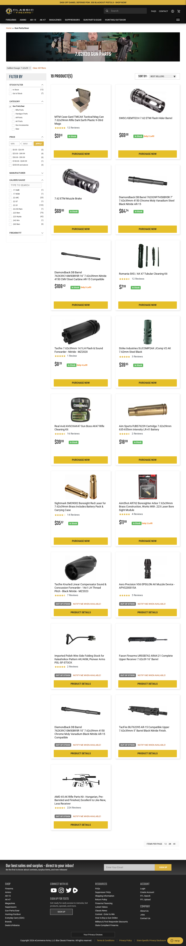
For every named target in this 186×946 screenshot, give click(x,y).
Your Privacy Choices (93, 934)
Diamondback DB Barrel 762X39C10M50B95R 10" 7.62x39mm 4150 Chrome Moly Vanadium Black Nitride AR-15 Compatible (79, 732)
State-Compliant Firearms (106, 925)
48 (174, 844)
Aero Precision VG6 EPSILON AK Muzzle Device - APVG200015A (147, 586)
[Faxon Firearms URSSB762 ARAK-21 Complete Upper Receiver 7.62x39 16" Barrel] (147, 639)
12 (165, 844)
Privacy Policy (125, 940)
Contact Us (145, 918)
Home (8, 28)
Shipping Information (104, 896)
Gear (17, 129)
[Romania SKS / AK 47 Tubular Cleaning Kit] (147, 256)
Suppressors (10, 907)
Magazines (10, 903)
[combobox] (125, 11)
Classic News (101, 910)
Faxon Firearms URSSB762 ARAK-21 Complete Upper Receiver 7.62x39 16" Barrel (146, 657)
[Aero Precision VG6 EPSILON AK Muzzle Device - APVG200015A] (147, 568)
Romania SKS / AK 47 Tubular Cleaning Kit (143, 273)
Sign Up (163, 867)
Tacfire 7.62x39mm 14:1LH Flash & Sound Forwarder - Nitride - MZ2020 (78, 350)
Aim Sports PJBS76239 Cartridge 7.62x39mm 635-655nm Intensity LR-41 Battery (145, 428)
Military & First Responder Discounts (111, 922)
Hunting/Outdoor (13, 914)
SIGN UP (61, 912)
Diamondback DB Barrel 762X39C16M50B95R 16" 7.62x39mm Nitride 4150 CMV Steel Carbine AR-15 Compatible (80, 276)
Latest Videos (101, 907)
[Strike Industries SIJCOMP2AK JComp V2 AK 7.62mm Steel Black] (147, 332)
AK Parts (19, 121)
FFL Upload (145, 899)
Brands (8, 922)
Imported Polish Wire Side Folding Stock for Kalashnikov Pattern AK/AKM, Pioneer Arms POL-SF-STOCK (79, 659)
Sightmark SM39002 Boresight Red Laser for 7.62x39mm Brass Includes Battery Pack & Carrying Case (80, 507)
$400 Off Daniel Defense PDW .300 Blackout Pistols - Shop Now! (93, 2)
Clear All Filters (39, 68)
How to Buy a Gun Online (106, 918)
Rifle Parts (20, 110)
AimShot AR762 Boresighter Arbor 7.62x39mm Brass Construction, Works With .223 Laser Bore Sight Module (146, 507)
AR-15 (8, 896)
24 (170, 844)
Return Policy (101, 899)
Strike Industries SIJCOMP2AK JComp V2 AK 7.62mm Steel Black (145, 350)
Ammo (8, 892)
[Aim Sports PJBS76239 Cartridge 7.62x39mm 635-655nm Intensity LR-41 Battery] (147, 409)
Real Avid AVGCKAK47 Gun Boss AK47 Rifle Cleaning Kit (79, 428)
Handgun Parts (22, 114)
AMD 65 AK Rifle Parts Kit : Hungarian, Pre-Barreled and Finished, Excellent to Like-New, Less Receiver (80, 800)
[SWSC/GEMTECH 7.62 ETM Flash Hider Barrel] (147, 100)
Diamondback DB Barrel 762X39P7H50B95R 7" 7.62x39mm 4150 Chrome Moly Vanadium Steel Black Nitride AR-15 (146, 201)
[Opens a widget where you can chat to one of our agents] (175, 941)
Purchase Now (81, 154)
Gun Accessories (22, 125)
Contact (163, 11)
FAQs (153, 11)
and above (28, 165)
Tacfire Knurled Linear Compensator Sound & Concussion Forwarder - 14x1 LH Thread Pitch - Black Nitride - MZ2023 (80, 588)
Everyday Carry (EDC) (14, 918)
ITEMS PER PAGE (154, 844)
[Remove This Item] (30, 68)
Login (142, 888)
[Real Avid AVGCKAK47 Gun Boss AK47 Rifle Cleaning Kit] (80, 409)
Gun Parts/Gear (18, 106)
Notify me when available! (87, 604)
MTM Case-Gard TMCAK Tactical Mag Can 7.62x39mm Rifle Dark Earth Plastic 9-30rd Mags (79, 120)
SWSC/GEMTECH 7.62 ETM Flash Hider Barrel (145, 118)
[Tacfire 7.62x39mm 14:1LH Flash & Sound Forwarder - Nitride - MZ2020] (80, 332)
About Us (144, 911)
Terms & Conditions (105, 940)
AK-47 (8, 899)
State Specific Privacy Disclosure (151, 940)
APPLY (39, 143)
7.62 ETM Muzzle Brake (68, 198)
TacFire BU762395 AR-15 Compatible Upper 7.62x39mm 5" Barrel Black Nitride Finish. (144, 729)
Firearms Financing (103, 903)
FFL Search (145, 896)
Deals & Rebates (12, 925)
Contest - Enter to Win (105, 914)
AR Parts (19, 118)
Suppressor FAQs (103, 892)
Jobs (142, 915)
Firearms (9, 888)
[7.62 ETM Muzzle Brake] (80, 181)
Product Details (81, 612)
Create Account (147, 892)
